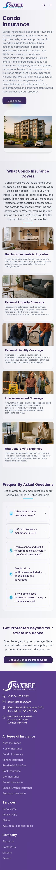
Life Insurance (10, 776)
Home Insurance (12, 748)
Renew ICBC (9, 814)
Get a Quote (9, 809)
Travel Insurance (12, 782)
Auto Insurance (11, 743)
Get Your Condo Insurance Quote (28, 659)
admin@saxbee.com (19, 701)
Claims (6, 820)
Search (6, 858)
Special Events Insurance (17, 787)
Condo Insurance (12, 754)
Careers (7, 852)
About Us (8, 841)
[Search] (44, 5)
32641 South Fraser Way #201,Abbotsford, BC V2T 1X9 (25, 709)
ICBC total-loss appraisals (17, 825)
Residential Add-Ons (14, 765)
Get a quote (14, 100)
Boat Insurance (11, 771)
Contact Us (9, 847)
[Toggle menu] (51, 5)
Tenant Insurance (12, 759)
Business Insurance (14, 793)
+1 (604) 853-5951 (18, 696)
